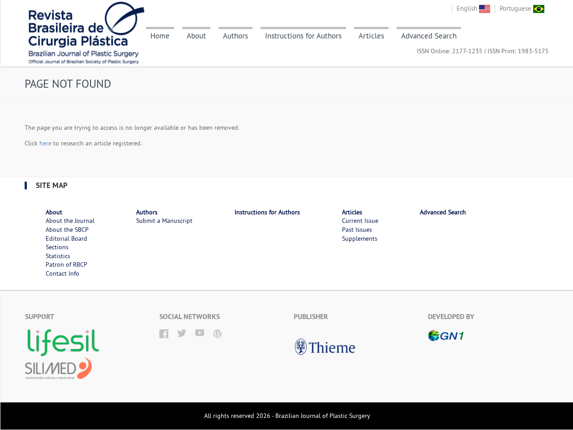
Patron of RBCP (66, 264)
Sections (57, 247)
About (196, 36)
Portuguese (516, 8)
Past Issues (357, 230)
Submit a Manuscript (164, 221)
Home (160, 36)
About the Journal (70, 221)
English (468, 8)
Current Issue (360, 221)
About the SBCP (67, 230)
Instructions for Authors (303, 36)
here (45, 143)
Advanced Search (429, 36)
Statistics (58, 256)
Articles (371, 36)
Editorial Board (66, 238)
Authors (235, 36)
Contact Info (62, 273)
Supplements (359, 238)
